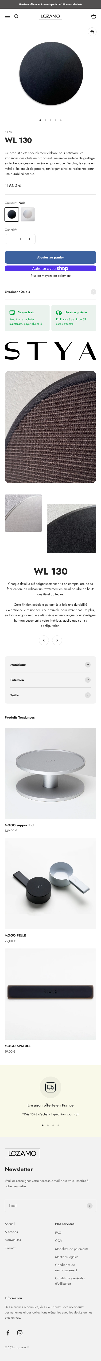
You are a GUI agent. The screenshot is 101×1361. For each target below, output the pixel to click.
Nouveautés (13, 1239)
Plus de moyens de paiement (50, 275)
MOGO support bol (19, 825)
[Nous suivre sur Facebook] (8, 1333)
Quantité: (11, 229)
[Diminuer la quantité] (11, 239)
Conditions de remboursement (66, 1267)
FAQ (58, 1232)
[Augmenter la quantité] (29, 239)
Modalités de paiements (71, 1249)
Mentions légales (66, 1256)
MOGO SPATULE (18, 1046)
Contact (10, 1248)
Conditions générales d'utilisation (70, 1281)
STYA (8, 131)
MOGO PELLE (15, 935)
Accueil (10, 1223)
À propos (11, 1231)
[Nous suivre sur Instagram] (20, 1333)
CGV (58, 1240)
